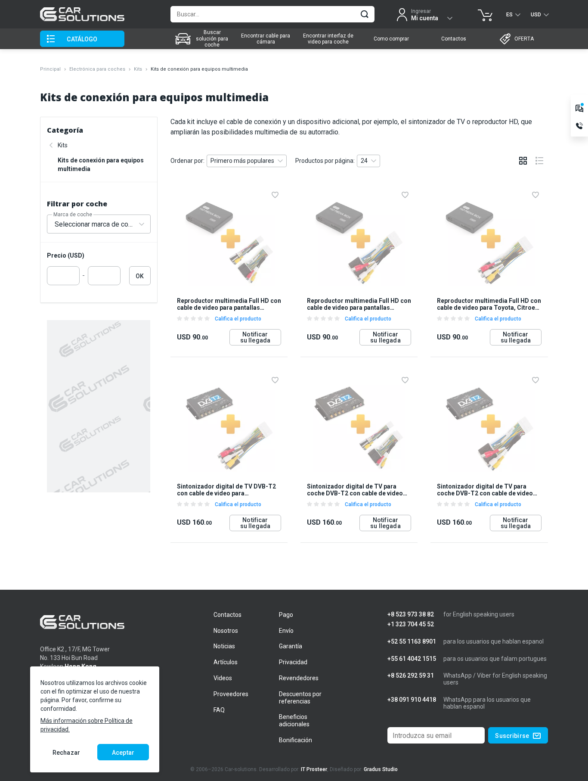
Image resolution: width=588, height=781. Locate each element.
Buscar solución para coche (212, 38)
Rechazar (66, 752)
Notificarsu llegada (255, 337)
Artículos (226, 662)
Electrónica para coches (97, 69)
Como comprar (391, 39)
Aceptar (123, 752)
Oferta (524, 39)
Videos (223, 678)
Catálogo (82, 39)
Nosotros (226, 630)
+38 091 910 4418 (411, 700)
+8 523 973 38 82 (410, 614)
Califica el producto (238, 319)
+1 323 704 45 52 (410, 624)
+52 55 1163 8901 (411, 641)
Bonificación (295, 740)
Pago (286, 614)
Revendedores (299, 678)
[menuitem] (202, 38)
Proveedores (231, 694)
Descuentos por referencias (300, 698)
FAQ (219, 709)
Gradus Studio (381, 769)
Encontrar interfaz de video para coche (328, 39)
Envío (286, 630)
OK (140, 276)
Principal (50, 69)
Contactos (453, 39)
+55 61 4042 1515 (411, 659)
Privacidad (293, 662)
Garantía (290, 646)
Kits (138, 69)
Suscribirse (512, 735)
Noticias (224, 646)
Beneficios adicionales (294, 720)
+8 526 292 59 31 (410, 675)
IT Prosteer (314, 769)
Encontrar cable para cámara (265, 39)
